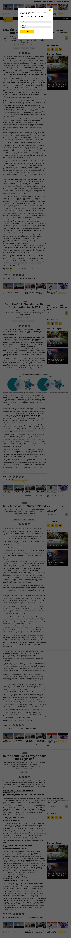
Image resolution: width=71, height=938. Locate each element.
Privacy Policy (23, 36)
